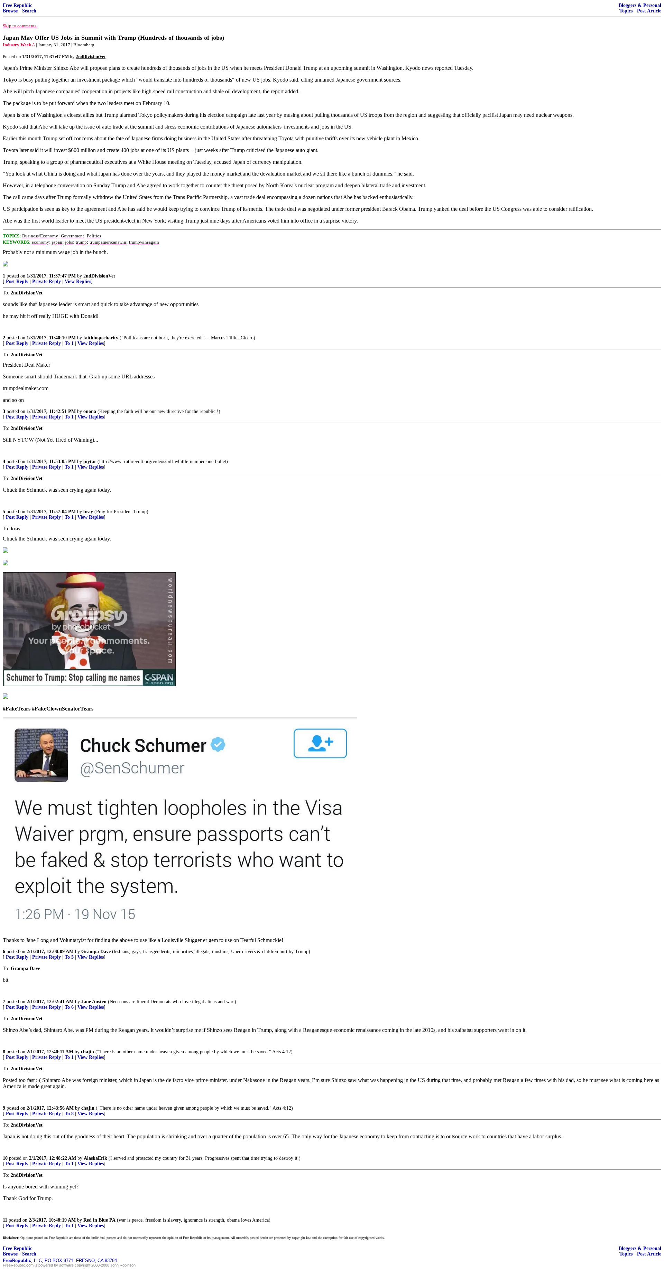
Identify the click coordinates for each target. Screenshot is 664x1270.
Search (29, 10)
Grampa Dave (96, 951)
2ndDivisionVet (99, 276)
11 (5, 1220)
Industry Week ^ (19, 44)
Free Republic (17, 5)
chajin (87, 1051)
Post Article (649, 10)
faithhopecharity (100, 337)
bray (88, 511)
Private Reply (46, 281)
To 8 (69, 1113)
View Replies (78, 281)
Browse (10, 10)
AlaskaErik (95, 1158)
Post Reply (17, 281)
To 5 (69, 957)
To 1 (69, 343)
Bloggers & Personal (640, 5)
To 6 (69, 1007)
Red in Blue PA (99, 1220)
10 (5, 1158)
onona (89, 411)
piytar (89, 461)
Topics (626, 10)
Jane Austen (94, 1001)
